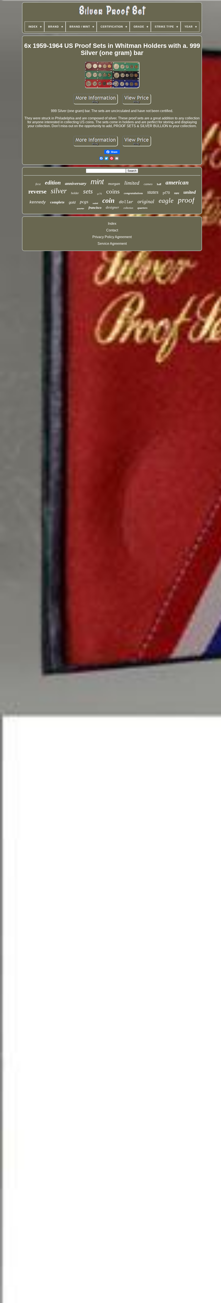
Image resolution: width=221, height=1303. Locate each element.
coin (108, 200)
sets (88, 191)
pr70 (99, 193)
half (159, 184)
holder (75, 193)
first (38, 184)
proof (186, 200)
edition (53, 182)
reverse (37, 191)
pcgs (84, 201)
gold (72, 202)
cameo (148, 184)
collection (128, 207)
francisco (94, 207)
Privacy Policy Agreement (112, 237)
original (145, 201)
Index (112, 223)
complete (57, 202)
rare (176, 193)
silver (59, 191)
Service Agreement (112, 243)
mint (97, 182)
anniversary (75, 183)
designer (112, 207)
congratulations (133, 193)
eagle (166, 200)
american (177, 182)
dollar (126, 202)
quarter (80, 208)
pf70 (166, 192)
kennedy (38, 202)
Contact (112, 230)
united (189, 192)
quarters (142, 207)
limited (131, 183)
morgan (114, 183)
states (152, 192)
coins (113, 191)
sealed (95, 203)
